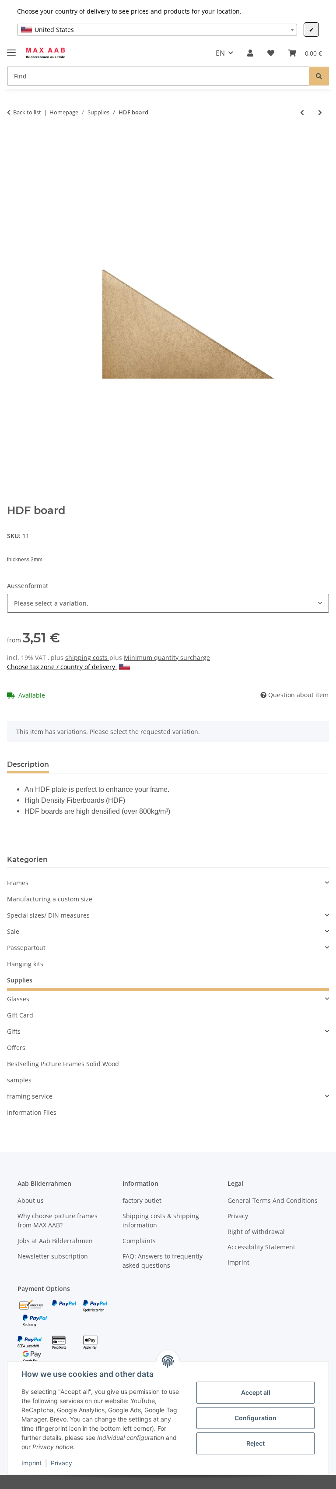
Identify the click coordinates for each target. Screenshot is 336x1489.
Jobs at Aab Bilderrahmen (55, 1241)
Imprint (31, 1463)
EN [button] (220, 53)
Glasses (18, 999)
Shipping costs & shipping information (160, 1220)
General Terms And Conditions (273, 1200)
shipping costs (87, 657)
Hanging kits (25, 964)
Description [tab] (28, 764)
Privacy (61, 1463)
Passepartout (26, 947)
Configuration (255, 1418)
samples (19, 1080)
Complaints (139, 1241)
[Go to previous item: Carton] (302, 112)
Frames (17, 883)
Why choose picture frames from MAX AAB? (58, 1220)
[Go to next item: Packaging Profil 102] (320, 112)
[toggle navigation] (11, 48)
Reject (255, 1443)
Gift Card (20, 1015)
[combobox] (157, 30)
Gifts (14, 1031)
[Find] (319, 76)
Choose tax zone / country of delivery (62, 667)
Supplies (19, 980)
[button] (250, 53)
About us (31, 1200)
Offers (16, 1047)
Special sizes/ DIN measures (48, 915)
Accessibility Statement (261, 1247)
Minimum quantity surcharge (167, 657)
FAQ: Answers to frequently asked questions (162, 1260)
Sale (13, 931)
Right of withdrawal (256, 1231)
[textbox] (157, 29)
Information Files (31, 1112)
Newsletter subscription (53, 1256)
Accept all (255, 1392)
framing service (29, 1096)
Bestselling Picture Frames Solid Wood (63, 1064)
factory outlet (141, 1200)
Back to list (27, 112)
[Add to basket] (14, 141)
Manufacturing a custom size (49, 899)
